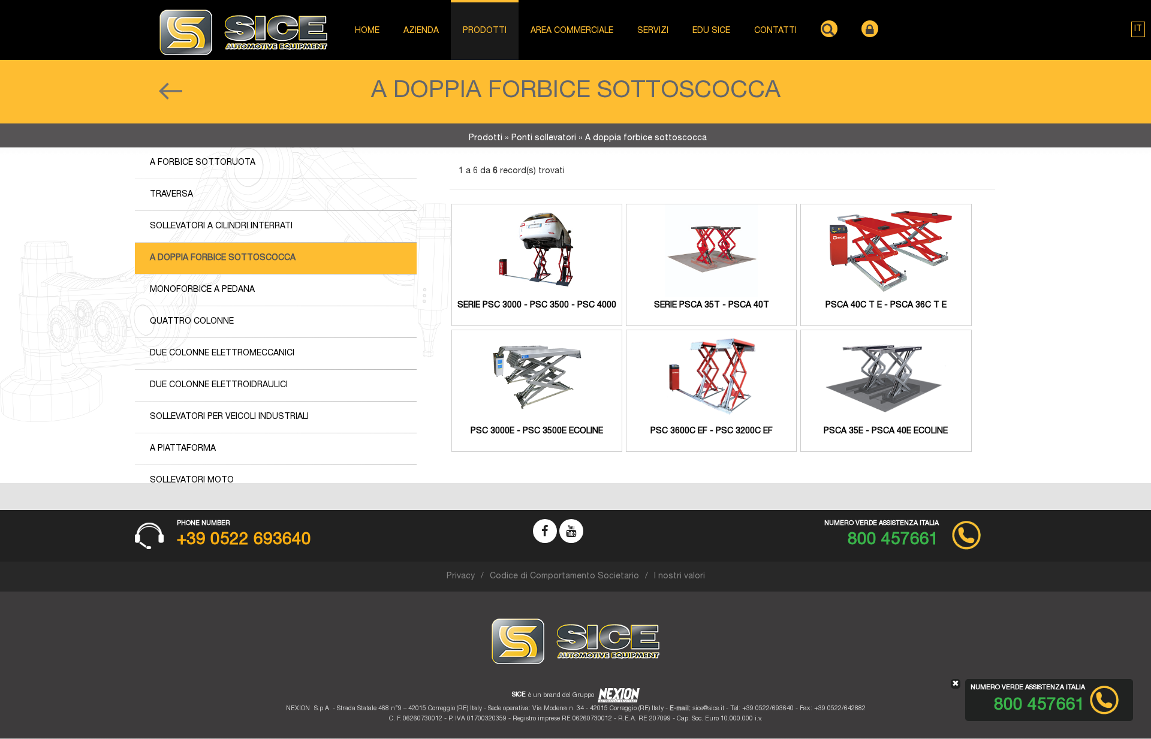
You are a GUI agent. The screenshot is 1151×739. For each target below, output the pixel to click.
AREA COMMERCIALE (572, 31)
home (367, 31)
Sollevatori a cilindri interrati (221, 226)
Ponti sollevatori (543, 138)
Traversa (171, 195)
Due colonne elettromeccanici (222, 353)
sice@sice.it (708, 708)
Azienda (421, 31)
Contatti (775, 31)
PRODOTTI (485, 31)
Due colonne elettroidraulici (219, 385)
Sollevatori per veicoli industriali (229, 417)
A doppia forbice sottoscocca (223, 258)
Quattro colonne (192, 322)
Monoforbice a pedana (202, 290)
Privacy (461, 576)
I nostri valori (679, 576)
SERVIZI (652, 31)
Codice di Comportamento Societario (564, 576)
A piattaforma (183, 449)
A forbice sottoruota (202, 163)
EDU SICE (711, 31)
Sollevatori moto (192, 480)
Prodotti (485, 138)
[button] (1138, 29)
